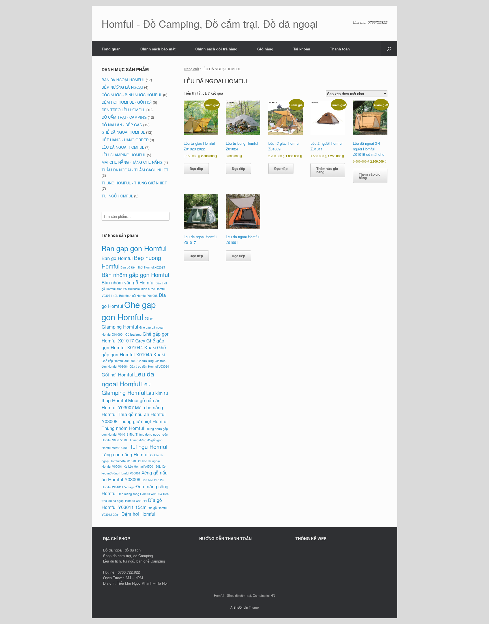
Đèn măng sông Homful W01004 (140, 494)
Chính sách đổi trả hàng (216, 49)
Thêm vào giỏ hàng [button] (327, 170)
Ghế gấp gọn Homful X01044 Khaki (133, 344)
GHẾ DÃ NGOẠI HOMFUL (123, 132)
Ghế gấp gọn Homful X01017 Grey (136, 337)
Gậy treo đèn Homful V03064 (149, 366)
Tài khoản (301, 49)
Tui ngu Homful (148, 446)
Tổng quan (111, 49)
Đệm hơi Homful (138, 513)
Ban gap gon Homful (134, 248)
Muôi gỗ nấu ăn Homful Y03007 (131, 403)
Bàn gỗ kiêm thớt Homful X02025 (143, 267)
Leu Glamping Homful (126, 388)
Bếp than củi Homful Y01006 (138, 295)
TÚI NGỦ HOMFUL (117, 196)
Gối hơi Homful (117, 374)
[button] (389, 48)
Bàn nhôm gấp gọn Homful (135, 275)
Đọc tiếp (196, 168)
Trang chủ (191, 68)
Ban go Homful (117, 258)
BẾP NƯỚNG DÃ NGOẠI (122, 87)
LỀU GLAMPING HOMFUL (124, 154)
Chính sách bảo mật (157, 49)
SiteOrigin (240, 607)
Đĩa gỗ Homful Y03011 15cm (132, 503)
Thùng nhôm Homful (123, 428)
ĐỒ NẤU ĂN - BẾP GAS (122, 124)
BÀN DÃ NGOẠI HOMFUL (123, 79)
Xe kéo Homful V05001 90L (142, 466)
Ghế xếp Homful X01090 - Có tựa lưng (128, 361)
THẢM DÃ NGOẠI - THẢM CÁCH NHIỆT (135, 169)
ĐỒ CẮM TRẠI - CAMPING (124, 117)
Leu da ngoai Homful (128, 378)
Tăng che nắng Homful (125, 454)
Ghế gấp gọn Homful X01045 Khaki (134, 350)
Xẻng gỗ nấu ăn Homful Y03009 (135, 476)
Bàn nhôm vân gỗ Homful (128, 282)
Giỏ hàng (265, 49)
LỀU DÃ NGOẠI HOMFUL (123, 147)
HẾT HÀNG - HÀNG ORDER (125, 139)
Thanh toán (340, 49)
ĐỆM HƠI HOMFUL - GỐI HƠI (127, 102)
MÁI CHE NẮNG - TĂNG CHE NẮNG (132, 162)
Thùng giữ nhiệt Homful (143, 421)
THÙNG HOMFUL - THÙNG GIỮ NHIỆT (134, 183)
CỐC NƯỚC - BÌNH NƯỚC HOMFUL (132, 94)
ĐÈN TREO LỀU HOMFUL (123, 109)
